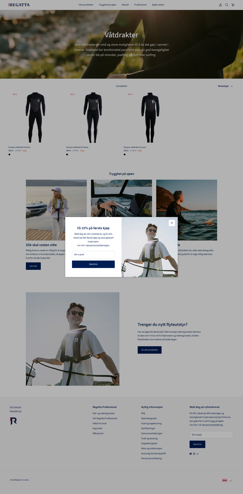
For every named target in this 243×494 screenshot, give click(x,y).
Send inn (93, 264)
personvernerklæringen (97, 245)
